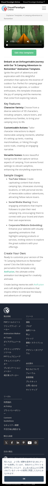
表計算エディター (11, 375)
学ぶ (28, 334)
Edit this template (24, 52)
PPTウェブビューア (12, 356)
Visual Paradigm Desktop (33, 2)
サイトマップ (31, 389)
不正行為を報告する (12, 429)
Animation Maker (12, 333)
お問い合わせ (31, 385)
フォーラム (30, 373)
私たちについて (32, 369)
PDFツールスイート (12, 322)
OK (24, 479)
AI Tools (7, 337)
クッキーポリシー (30, 467)
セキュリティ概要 (11, 425)
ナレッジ (29, 338)
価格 (28, 322)
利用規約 (7, 402)
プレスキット (31, 381)
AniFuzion (9, 271)
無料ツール (30, 330)
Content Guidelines (13, 484)
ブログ (29, 326)
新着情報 (29, 377)
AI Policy (8, 406)
